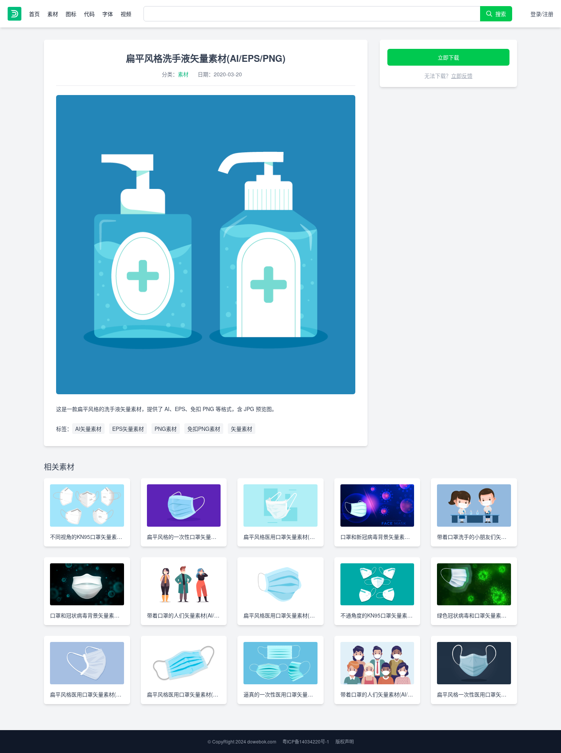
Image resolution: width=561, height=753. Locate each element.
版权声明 (344, 741)
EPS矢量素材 (128, 428)
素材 (52, 14)
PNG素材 (166, 428)
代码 (89, 14)
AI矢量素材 (88, 428)
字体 (107, 14)
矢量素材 (241, 428)
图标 (71, 14)
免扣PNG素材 (203, 428)
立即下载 (448, 57)
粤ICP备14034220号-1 (305, 741)
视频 (126, 14)
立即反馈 (461, 75)
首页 (34, 14)
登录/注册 (541, 14)
